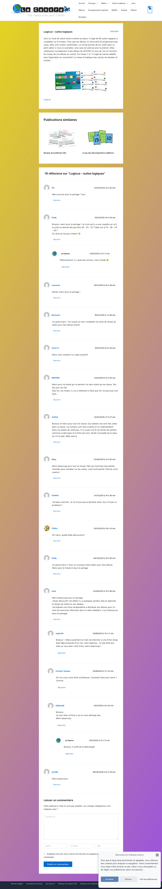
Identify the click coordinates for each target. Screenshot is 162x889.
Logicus (47, 99)
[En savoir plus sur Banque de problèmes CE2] (62, 137)
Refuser (128, 879)
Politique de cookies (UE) (67, 884)
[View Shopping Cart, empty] (150, 9)
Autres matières (119, 3)
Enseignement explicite (98, 10)
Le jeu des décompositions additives (98, 153)
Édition (134, 10)
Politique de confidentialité (90, 884)
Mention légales (17, 884)
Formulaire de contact (34, 884)
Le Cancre (65, 254)
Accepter (110, 879)
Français (91, 3)
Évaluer (124, 10)
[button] (157, 855)
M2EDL (115, 10)
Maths (103, 3)
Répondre (56, 200)
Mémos (82, 10)
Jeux (133, 3)
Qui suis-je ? (50, 884)
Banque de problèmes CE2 (55, 153)
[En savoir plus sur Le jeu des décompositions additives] (100, 137)
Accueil (82, 3)
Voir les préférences (148, 879)
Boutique (82, 17)
